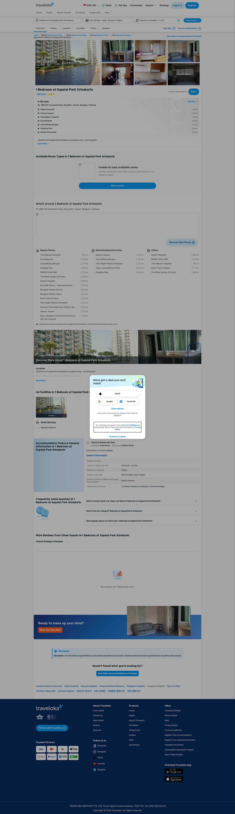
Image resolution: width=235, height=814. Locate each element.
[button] (117, 409)
